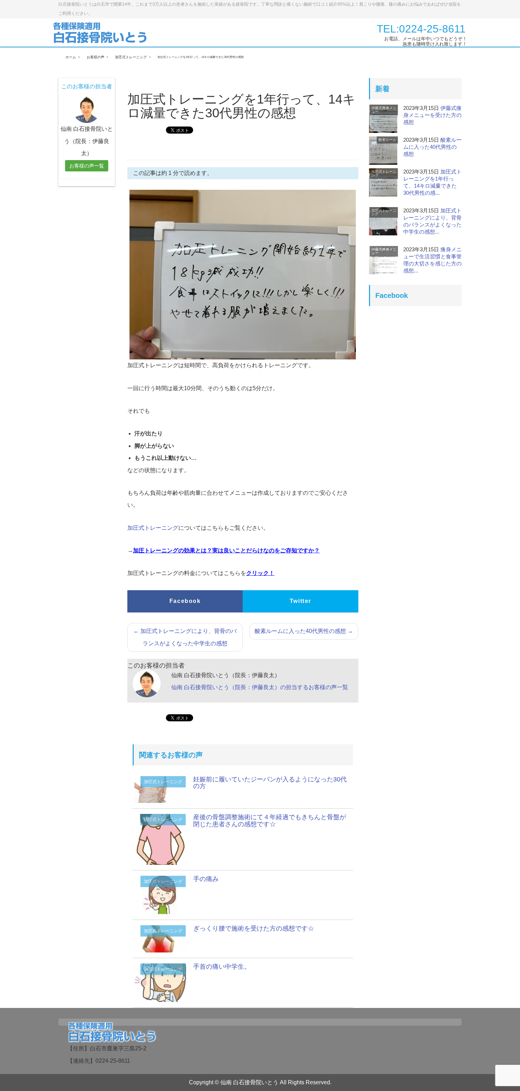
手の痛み (206, 878)
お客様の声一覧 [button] (86, 166)
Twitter (300, 601)
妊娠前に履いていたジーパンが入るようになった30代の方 (270, 783)
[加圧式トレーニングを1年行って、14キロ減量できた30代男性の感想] (160, 839)
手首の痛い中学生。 (221, 966)
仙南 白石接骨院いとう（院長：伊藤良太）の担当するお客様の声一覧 (259, 687)
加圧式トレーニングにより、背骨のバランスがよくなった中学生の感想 (185, 637)
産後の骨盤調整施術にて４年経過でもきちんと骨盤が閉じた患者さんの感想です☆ (269, 821)
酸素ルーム (387, 140)
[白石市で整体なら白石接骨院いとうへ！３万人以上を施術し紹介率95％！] (100, 32)
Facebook (185, 601)
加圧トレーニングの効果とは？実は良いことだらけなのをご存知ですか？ (226, 550)
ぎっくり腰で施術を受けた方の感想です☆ (253, 928)
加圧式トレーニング (152, 528)
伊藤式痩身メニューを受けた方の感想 (432, 115)
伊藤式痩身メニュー (383, 109)
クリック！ (260, 573)
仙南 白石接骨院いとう (249, 1082)
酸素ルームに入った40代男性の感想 (304, 631)
